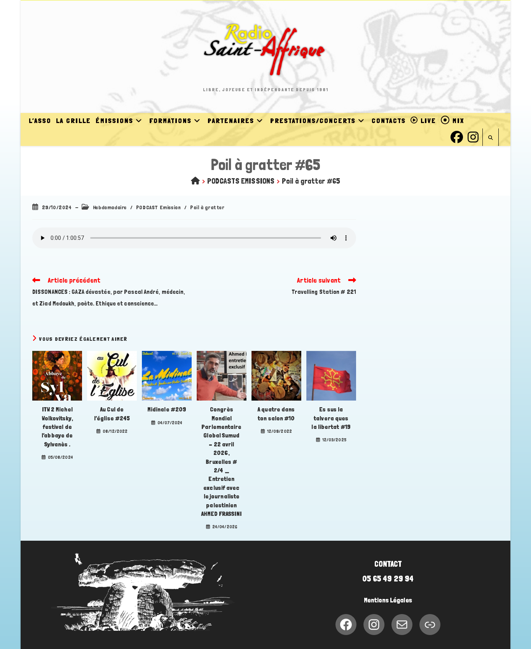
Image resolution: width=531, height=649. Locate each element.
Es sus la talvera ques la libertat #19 (331, 418)
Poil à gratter (207, 207)
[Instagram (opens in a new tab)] (473, 136)
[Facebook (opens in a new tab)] (457, 136)
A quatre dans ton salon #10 (276, 414)
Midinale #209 (166, 409)
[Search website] (490, 138)
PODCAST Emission (158, 207)
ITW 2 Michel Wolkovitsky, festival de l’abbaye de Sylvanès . (57, 427)
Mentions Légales (388, 600)
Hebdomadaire (110, 207)
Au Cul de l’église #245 (112, 414)
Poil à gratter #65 (311, 181)
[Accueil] (195, 181)
